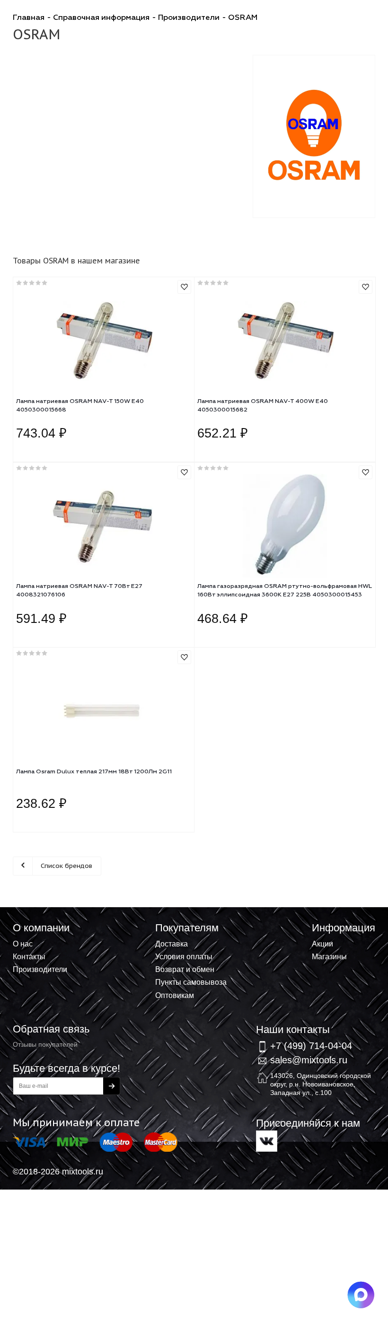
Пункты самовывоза (191, 982)
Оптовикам (174, 995)
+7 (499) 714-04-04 (311, 1046)
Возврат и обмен (184, 969)
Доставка (171, 943)
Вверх (334, 928)
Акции (322, 943)
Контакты (29, 956)
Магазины (329, 956)
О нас (23, 943)
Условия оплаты (183, 956)
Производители (40, 969)
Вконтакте (266, 1141)
